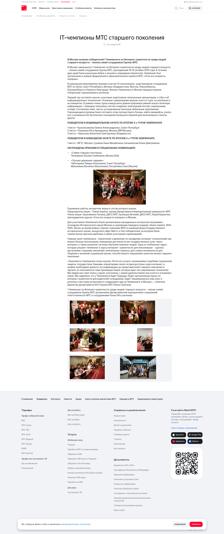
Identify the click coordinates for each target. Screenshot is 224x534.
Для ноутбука (73, 419)
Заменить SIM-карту (77, 477)
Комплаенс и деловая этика (126, 479)
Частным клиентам (28, 2)
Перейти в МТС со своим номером (83, 449)
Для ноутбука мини (76, 415)
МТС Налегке (27, 453)
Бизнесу (41, 2)
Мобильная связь (75, 440)
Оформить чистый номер (79, 463)
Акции (78, 399)
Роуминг (71, 444)
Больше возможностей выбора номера (85, 472)
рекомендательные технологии (75, 524)
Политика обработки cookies (126, 488)
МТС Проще (26, 444)
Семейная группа (121, 434)
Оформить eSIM (75, 454)
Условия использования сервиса (128, 505)
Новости (68, 399)
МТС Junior (26, 434)
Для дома (72, 487)
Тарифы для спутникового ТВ (34, 458)
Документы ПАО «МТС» (124, 465)
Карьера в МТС (127, 399)
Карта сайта (119, 510)
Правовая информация (124, 474)
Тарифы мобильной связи (32, 416)
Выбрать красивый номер (79, 468)
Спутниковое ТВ (75, 492)
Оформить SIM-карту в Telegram (82, 458)
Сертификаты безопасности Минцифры (131, 470)
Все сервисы (119, 448)
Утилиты (117, 439)
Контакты (55, 399)
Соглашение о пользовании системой (130, 493)
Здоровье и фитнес (122, 430)
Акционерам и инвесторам (150, 399)
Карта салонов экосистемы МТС (100, 399)
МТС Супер (26, 425)
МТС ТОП (25, 430)
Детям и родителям (122, 425)
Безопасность (120, 420)
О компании (65, 2)
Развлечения (119, 416)
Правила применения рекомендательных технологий (132, 499)
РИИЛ (23, 448)
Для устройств (74, 410)
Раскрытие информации (124, 484)
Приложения (119, 444)
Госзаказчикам (53, 2)
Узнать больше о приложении (184, 428)
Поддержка (42, 399)
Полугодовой (27, 468)
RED (23, 420)
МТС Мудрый (27, 439)
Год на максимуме (29, 463)
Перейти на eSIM (75, 482)
